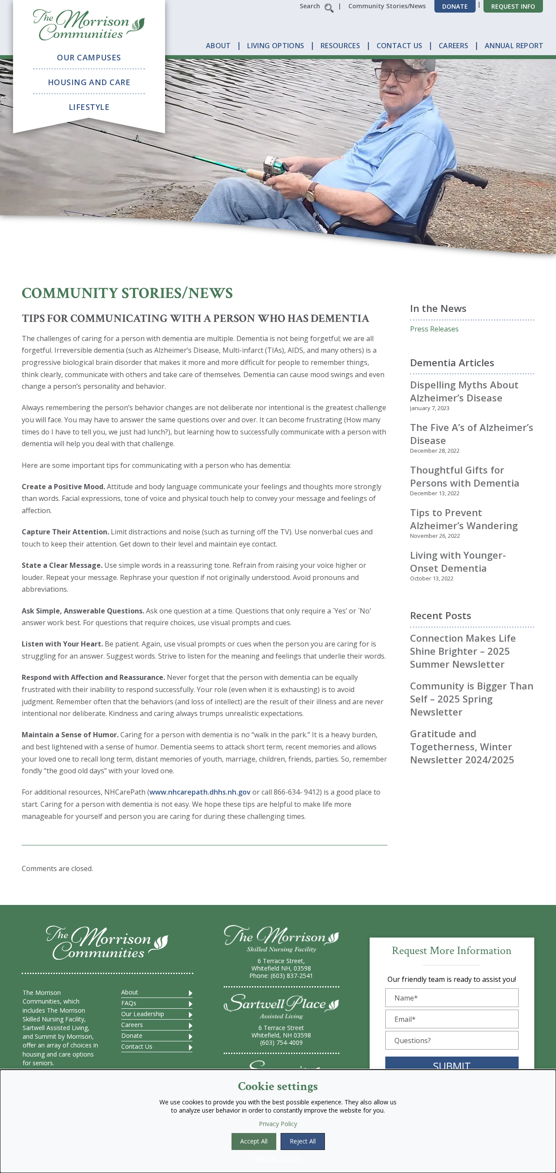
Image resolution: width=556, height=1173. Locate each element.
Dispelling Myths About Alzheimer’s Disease (464, 391)
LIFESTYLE (89, 107)
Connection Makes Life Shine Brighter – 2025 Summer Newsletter (463, 650)
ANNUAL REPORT (514, 45)
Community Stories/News (387, 6)
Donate (455, 6)
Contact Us (136, 1046)
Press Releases (434, 329)
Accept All (254, 1141)
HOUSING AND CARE (89, 82)
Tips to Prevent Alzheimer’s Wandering (464, 519)
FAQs (128, 1003)
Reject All (303, 1141)
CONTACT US (400, 45)
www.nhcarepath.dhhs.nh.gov (200, 792)
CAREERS (454, 45)
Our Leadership (142, 1014)
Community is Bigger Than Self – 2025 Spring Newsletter (471, 698)
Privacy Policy (278, 1124)
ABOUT (218, 45)
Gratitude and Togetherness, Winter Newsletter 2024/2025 (462, 746)
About (129, 992)
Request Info (513, 6)
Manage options (278, 1158)
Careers (132, 1025)
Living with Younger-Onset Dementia (458, 561)
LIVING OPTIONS (275, 45)
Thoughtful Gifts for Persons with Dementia (465, 476)
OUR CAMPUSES (89, 57)
